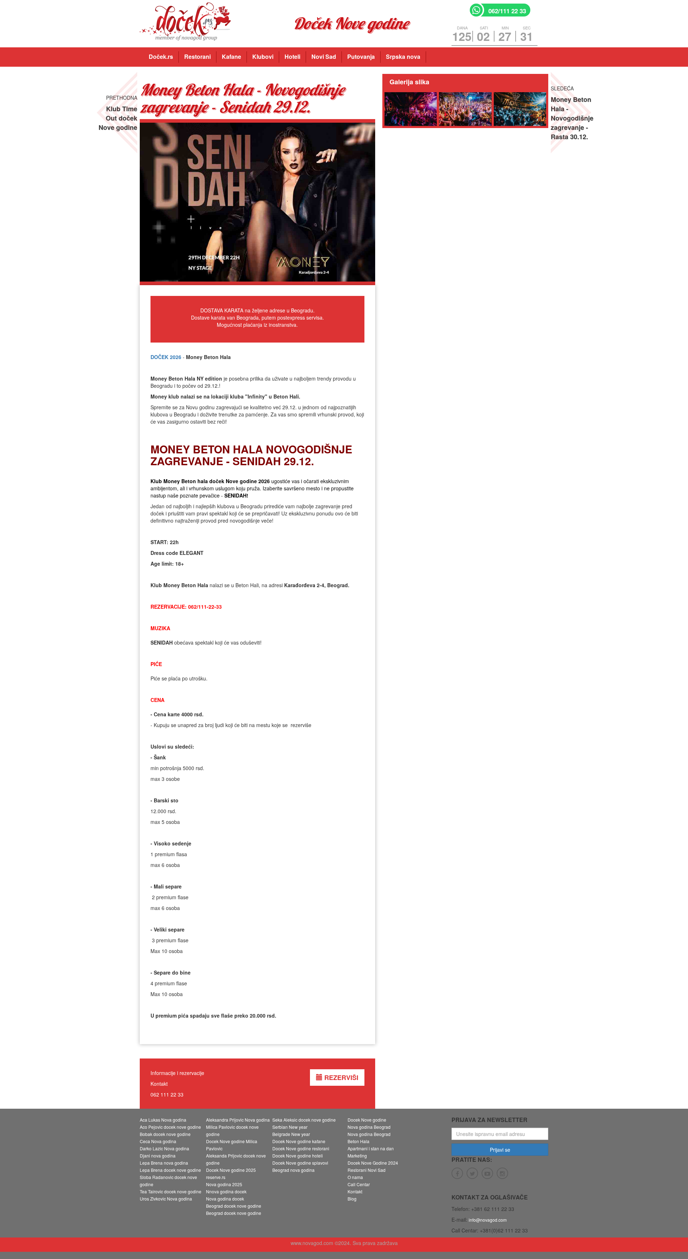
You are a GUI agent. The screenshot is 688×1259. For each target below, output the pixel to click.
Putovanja (361, 56)
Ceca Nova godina (158, 1141)
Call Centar (359, 1184)
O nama (355, 1177)
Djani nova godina (158, 1155)
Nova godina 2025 (224, 1184)
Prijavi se (500, 1149)
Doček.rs (161, 56)
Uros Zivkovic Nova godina (166, 1199)
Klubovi (262, 56)
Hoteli (292, 56)
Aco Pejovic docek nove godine (170, 1127)
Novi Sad (323, 56)
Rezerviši (340, 1077)
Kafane (231, 56)
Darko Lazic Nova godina (164, 1148)
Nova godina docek (225, 1199)
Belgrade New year (291, 1134)
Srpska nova (403, 56)
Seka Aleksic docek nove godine (304, 1120)
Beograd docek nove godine (233, 1206)
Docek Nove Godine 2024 (373, 1163)
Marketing (357, 1155)
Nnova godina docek (226, 1191)
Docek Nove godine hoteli (297, 1155)
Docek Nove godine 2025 (231, 1170)
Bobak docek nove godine (165, 1134)
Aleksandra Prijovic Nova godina (238, 1120)
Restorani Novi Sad (367, 1170)
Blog (352, 1199)
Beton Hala (358, 1141)
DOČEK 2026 (165, 356)
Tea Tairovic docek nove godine (170, 1191)
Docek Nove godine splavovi (300, 1163)
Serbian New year (289, 1127)
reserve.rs (215, 1177)
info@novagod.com (488, 1220)
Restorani (197, 56)
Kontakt (355, 1191)
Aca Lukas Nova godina (163, 1120)
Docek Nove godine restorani (300, 1148)
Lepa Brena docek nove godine (170, 1170)
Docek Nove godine (367, 1120)
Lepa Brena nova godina (164, 1163)
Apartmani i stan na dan (371, 1148)
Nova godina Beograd (369, 1127)
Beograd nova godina (293, 1170)
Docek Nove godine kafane (298, 1141)
